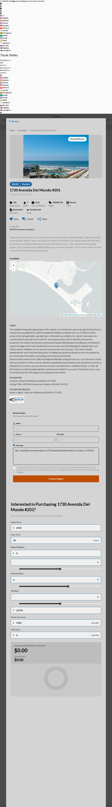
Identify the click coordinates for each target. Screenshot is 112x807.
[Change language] (2, 15)
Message (19, 445)
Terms (96, 470)
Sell (1, 63)
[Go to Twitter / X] (1, 8)
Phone (19, 434)
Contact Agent (56, 479)
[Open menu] (1, 112)
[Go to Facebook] (1, 4)
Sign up (3, 50)
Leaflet (65, 315)
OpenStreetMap (77, 315)
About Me (4, 70)
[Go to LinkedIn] (1, 13)
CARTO (99, 315)
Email (62, 434)
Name (19, 423)
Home (12, 130)
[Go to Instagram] (1, 6)
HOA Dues (15, 629)
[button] (56, 286)
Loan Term (15, 534)
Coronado (22, 130)
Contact (3, 73)
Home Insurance (18, 617)
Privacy (20, 472)
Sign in (8, 50)
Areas (2, 65)
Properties (4, 60)
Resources (4, 68)
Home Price (16, 522)
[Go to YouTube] (1, 11)
